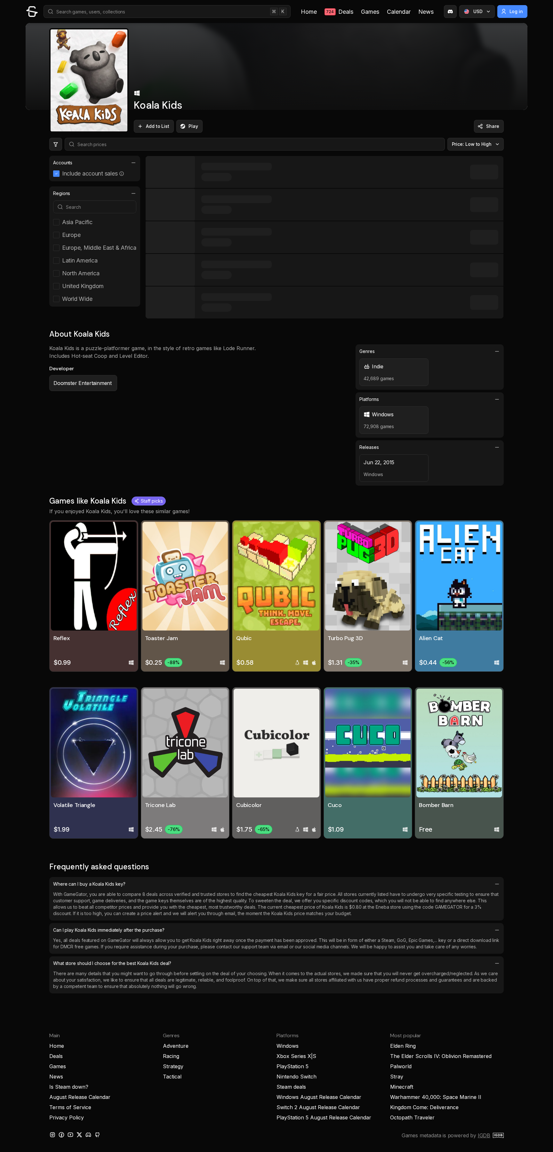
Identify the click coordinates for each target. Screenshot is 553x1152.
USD (478, 11)
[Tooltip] (121, 173)
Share (492, 126)
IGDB (484, 1135)
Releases (369, 447)
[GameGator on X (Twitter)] (79, 1135)
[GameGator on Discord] (450, 11)
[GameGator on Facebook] (61, 1135)
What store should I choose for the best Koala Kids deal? (112, 963)
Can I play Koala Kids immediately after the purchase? (108, 930)
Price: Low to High (472, 144)
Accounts (62, 162)
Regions (61, 193)
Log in (516, 11)
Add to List (157, 126)
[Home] (32, 11)
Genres (367, 351)
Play (193, 126)
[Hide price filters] (55, 144)
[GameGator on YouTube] (70, 1135)
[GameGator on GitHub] (97, 1135)
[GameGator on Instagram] (52, 1135)
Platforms (369, 399)
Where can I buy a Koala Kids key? (89, 884)
